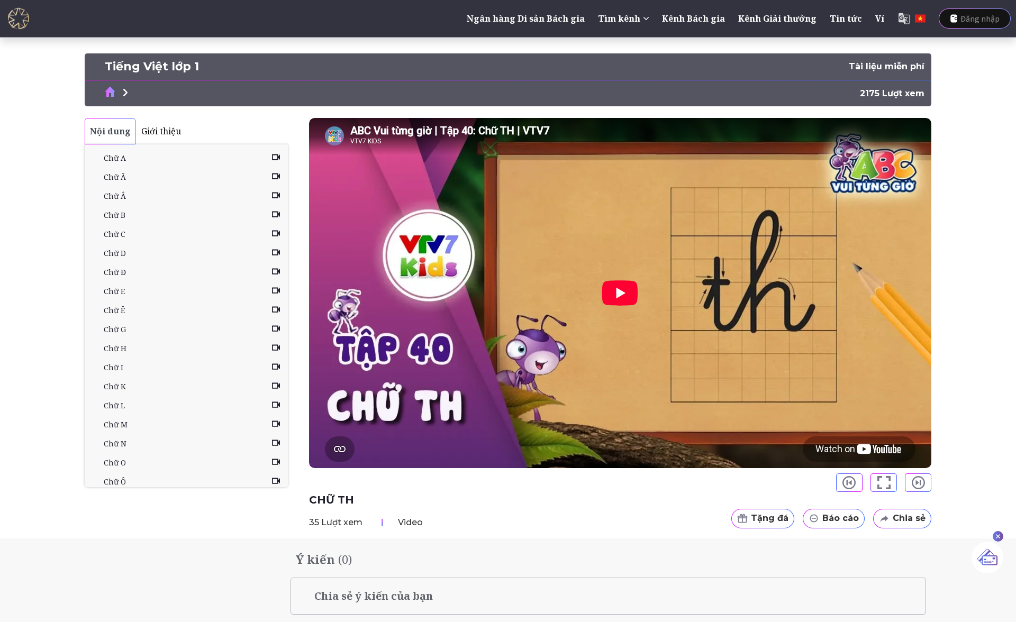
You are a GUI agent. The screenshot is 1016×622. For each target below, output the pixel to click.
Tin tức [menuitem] (846, 18)
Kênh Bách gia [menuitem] (693, 18)
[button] (849, 482)
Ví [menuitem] (879, 18)
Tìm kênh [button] (619, 18)
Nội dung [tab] (110, 131)
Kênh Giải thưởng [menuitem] (777, 18)
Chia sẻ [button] (909, 518)
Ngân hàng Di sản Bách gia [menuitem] (526, 18)
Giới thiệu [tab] (161, 131)
